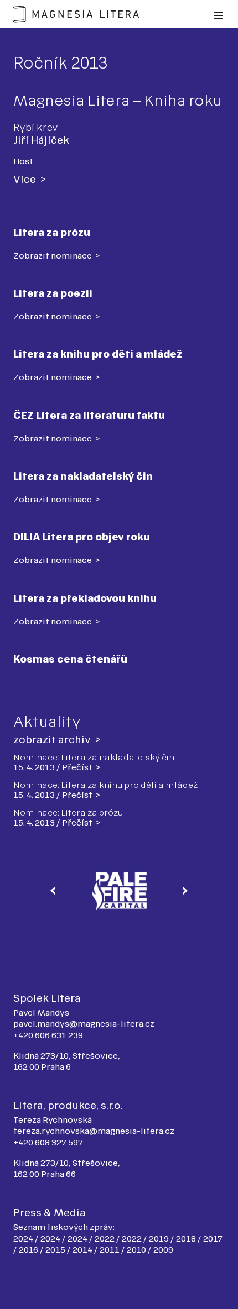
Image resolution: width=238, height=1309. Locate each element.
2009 (163, 1249)
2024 (24, 1238)
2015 (56, 1249)
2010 (137, 1249)
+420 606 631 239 (48, 1035)
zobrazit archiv (53, 740)
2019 (159, 1238)
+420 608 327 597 (48, 1142)
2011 (110, 1249)
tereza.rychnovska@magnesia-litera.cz (93, 1131)
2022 (105, 1238)
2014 (83, 1249)
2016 (29, 1249)
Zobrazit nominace (53, 255)
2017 (213, 1238)
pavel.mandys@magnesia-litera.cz (83, 1023)
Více (25, 180)
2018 (187, 1238)
